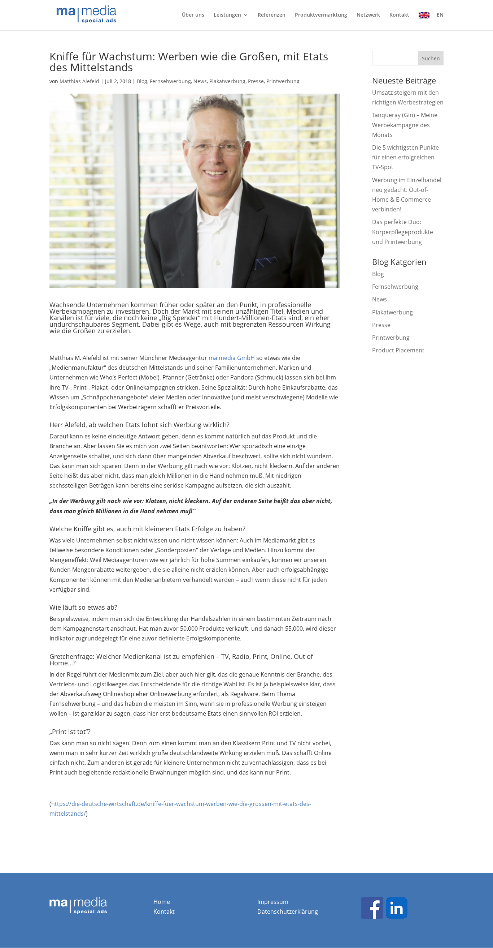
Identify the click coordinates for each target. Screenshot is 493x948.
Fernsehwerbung (170, 81)
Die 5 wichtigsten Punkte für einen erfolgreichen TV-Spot (405, 157)
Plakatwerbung (227, 81)
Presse (256, 81)
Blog (142, 81)
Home (161, 902)
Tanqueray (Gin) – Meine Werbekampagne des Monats (404, 124)
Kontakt (399, 15)
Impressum (272, 902)
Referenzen (271, 15)
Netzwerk (368, 15)
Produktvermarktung (321, 15)
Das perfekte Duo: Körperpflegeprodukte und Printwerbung (402, 231)
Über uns (193, 15)
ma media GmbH (232, 358)
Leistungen (227, 15)
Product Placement (398, 350)
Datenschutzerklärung (287, 911)
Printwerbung (283, 81)
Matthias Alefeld (79, 81)
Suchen (431, 58)
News (200, 81)
